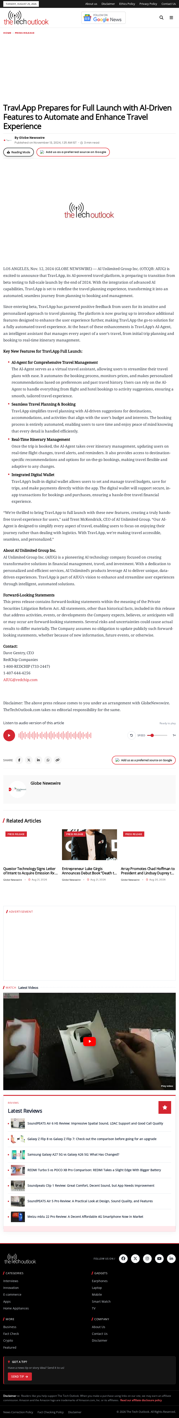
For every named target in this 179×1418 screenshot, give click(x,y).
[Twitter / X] (29, 760)
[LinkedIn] (38, 760)
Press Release (24, 33)
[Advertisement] (89, 68)
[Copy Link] (58, 760)
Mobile (97, 1294)
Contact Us (169, 4)
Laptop (97, 1288)
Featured (9, 1347)
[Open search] (161, 17)
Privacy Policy (148, 4)
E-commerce (12, 1294)
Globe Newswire (46, 783)
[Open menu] (171, 17)
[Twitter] (135, 1258)
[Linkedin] (171, 1258)
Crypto (8, 1340)
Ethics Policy (127, 4)
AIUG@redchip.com (20, 679)
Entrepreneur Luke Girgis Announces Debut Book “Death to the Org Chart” (89, 870)
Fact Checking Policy (51, 1412)
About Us (98, 1327)
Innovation (11, 1288)
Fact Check (11, 1334)
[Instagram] (147, 1258)
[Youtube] (159, 1258)
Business (9, 1327)
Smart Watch (101, 1301)
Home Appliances (16, 1308)
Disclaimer (108, 4)
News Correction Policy (18, 1412)
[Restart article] (131, 735)
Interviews (10, 1281)
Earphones (100, 1281)
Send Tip (17, 1376)
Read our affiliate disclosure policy (141, 1400)
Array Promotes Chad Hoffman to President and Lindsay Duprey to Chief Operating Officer (148, 870)
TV (93, 1308)
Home (7, 33)
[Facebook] (19, 760)
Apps (7, 1301)
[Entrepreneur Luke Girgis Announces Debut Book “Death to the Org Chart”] (89, 844)
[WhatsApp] (48, 760)
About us (91, 4)
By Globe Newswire (30, 137)
